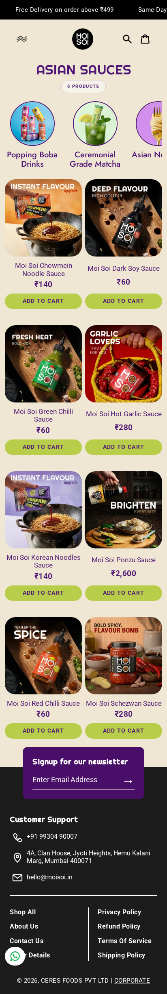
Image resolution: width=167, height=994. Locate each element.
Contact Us (26, 941)
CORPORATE (132, 980)
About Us (24, 926)
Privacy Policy (119, 912)
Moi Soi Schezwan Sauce (124, 703)
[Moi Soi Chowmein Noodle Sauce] (43, 218)
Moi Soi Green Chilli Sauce (43, 416)
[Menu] (24, 39)
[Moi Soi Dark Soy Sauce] (123, 218)
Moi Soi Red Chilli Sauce (43, 703)
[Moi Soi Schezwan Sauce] (123, 655)
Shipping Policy (122, 955)
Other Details (30, 955)
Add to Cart (43, 301)
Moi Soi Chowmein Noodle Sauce (43, 270)
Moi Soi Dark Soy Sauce (124, 268)
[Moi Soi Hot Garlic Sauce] (123, 363)
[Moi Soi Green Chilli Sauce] (43, 363)
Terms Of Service (125, 941)
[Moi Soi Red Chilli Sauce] (43, 655)
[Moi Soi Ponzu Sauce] (123, 509)
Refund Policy (119, 926)
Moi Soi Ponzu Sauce (124, 560)
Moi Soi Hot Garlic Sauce (124, 414)
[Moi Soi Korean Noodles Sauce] (43, 509)
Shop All (23, 912)
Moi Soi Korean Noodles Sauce (43, 562)
